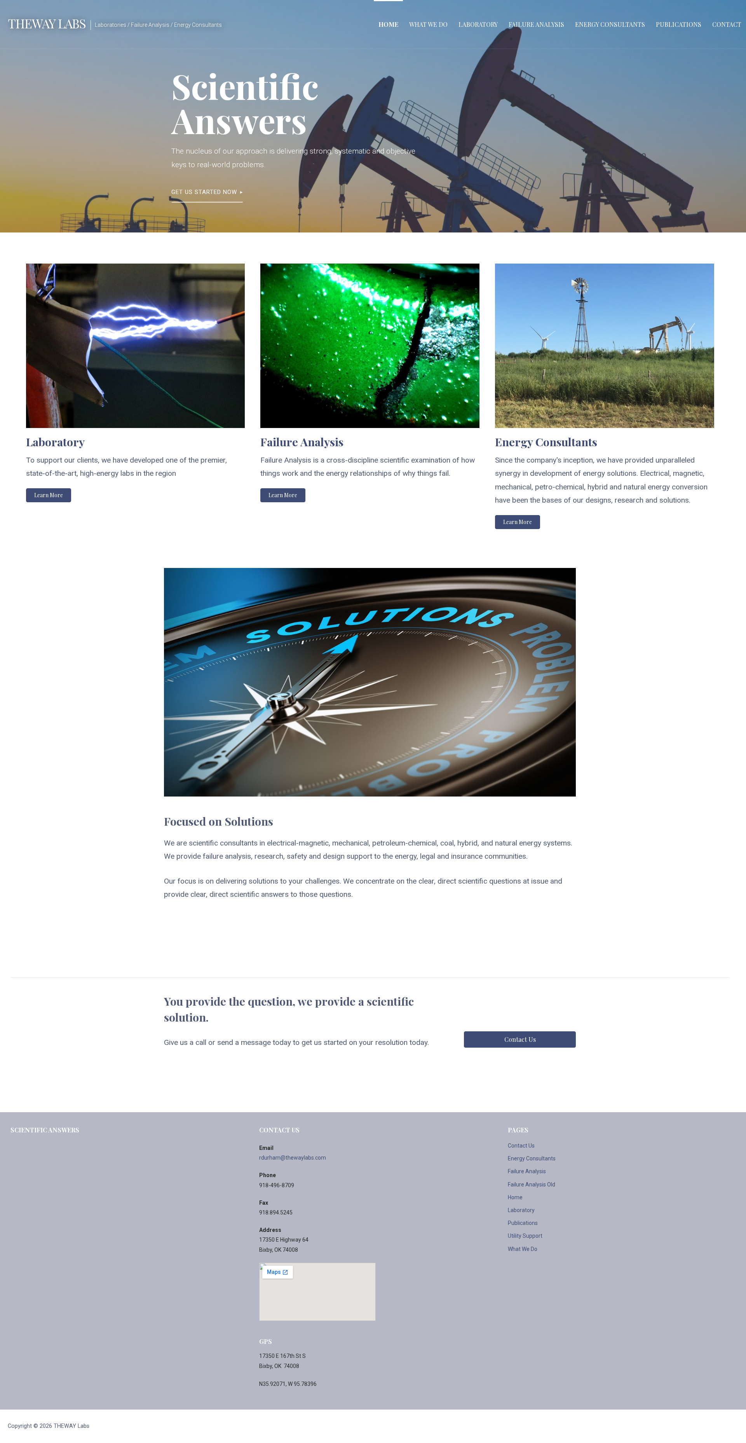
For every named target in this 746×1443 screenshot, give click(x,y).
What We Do (428, 24)
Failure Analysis (536, 24)
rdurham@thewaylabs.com (292, 1158)
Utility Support (525, 1236)
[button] (48, 495)
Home (388, 24)
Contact (726, 24)
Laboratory (478, 24)
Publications (678, 24)
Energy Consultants (610, 24)
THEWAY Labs (47, 23)
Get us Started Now (204, 192)
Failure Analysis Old (531, 1184)
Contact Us (521, 1146)
